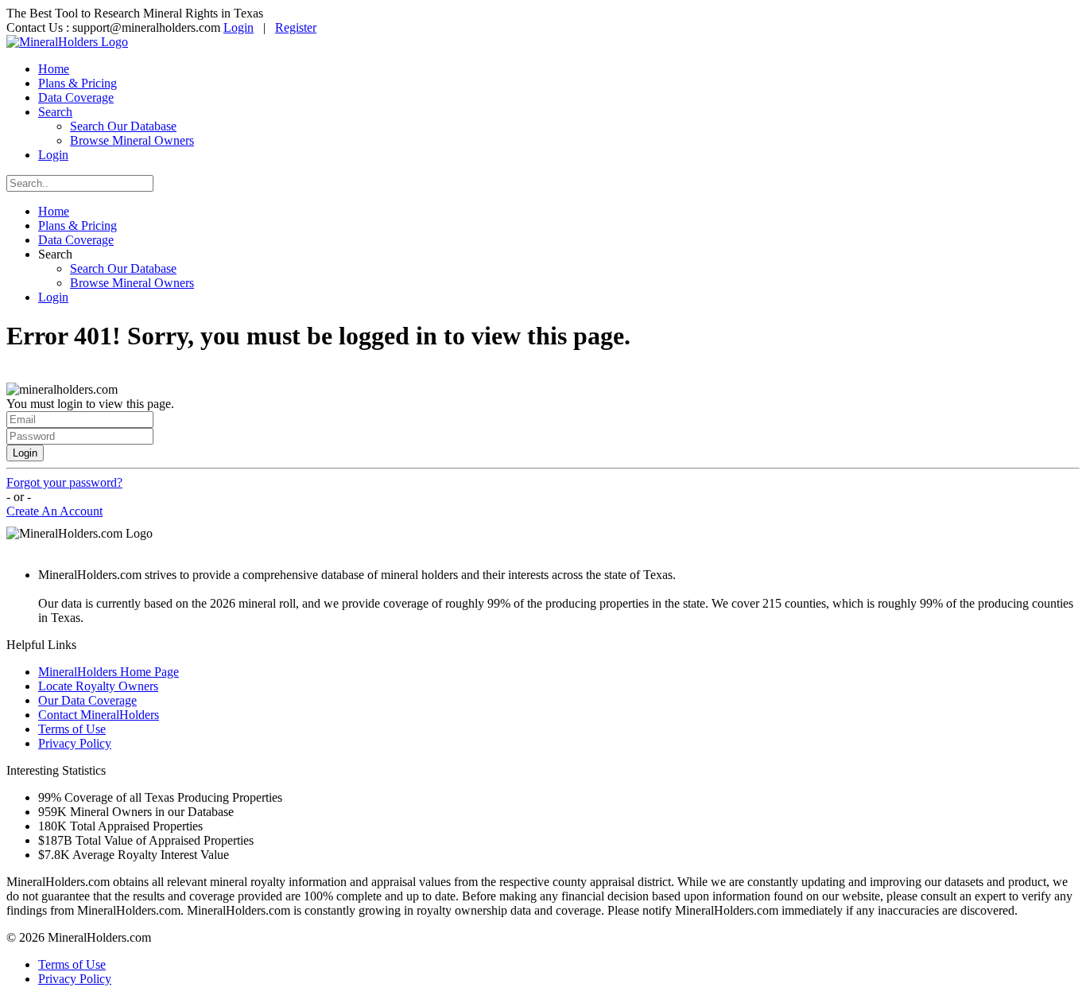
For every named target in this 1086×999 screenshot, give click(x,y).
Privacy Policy (74, 743)
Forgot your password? (64, 482)
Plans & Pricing (77, 83)
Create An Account (54, 511)
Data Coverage (76, 97)
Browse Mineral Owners (132, 140)
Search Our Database (123, 126)
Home (53, 69)
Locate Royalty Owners (98, 686)
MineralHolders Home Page (108, 671)
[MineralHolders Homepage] (67, 42)
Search (55, 112)
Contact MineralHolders (98, 714)
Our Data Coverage (87, 700)
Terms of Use (72, 729)
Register (295, 27)
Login (238, 27)
